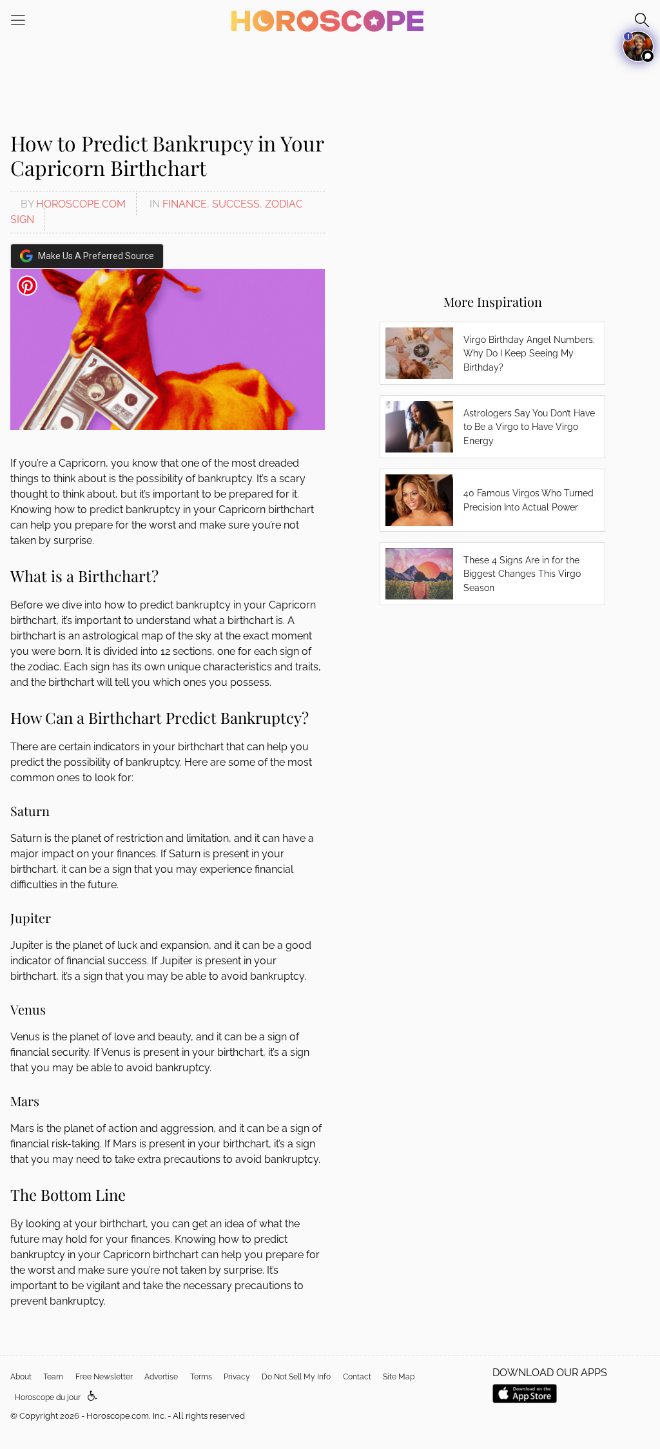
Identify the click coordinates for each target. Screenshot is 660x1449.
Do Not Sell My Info (296, 1376)
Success (236, 204)
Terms (201, 1376)
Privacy (237, 1376)
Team (53, 1376)
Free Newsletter (104, 1376)
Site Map (398, 1376)
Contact (357, 1376)
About (21, 1376)
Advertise (161, 1376)
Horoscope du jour (48, 1397)
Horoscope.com (81, 204)
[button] (92, 1396)
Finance (184, 204)
